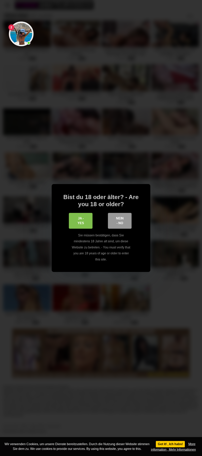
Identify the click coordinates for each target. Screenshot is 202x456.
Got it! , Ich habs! (170, 444)
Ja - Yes (81, 221)
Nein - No (120, 221)
